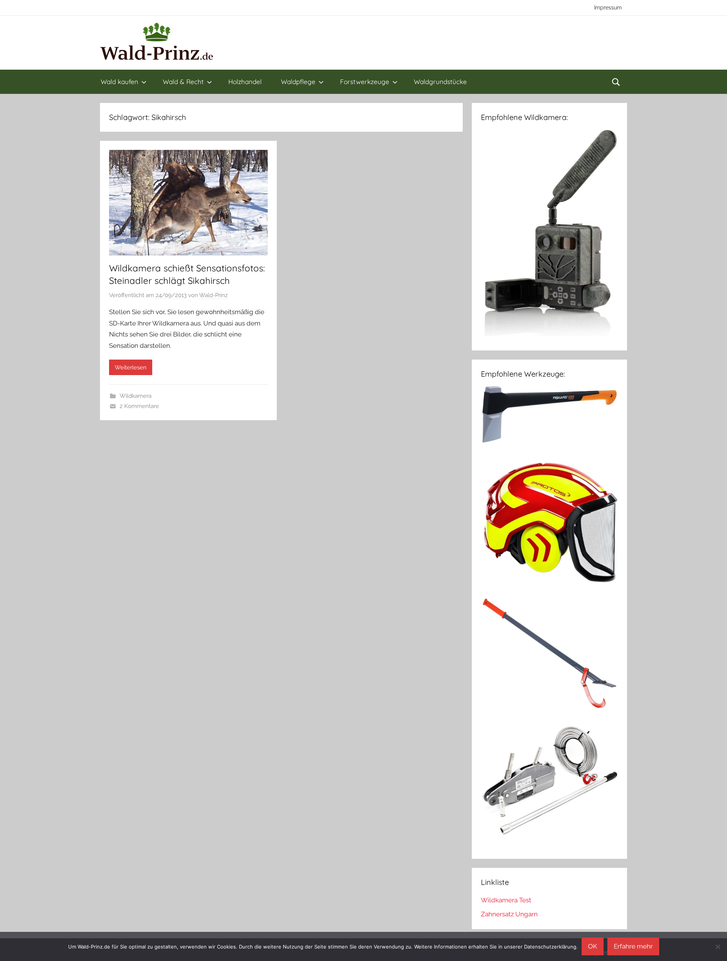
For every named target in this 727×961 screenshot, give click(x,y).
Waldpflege (298, 82)
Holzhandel (245, 82)
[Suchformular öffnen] (616, 82)
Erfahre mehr (633, 946)
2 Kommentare (139, 406)
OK (592, 946)
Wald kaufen (119, 82)
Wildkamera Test (506, 900)
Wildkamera (135, 395)
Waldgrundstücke (440, 82)
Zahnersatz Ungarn (509, 914)
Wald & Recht (183, 82)
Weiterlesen (131, 367)
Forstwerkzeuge (364, 82)
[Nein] (717, 946)
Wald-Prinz (213, 295)
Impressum (608, 8)
